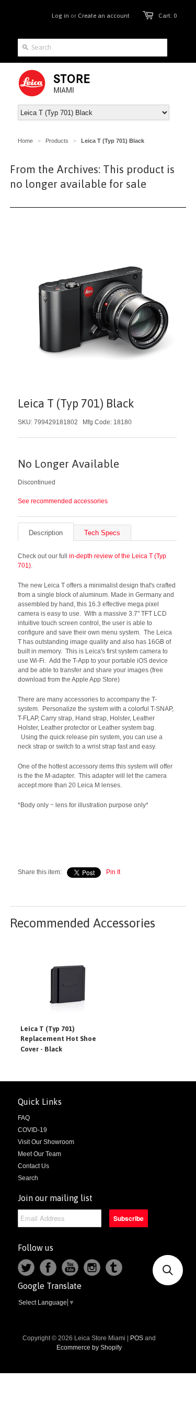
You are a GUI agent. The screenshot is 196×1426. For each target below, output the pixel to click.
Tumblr (114, 1267)
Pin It (113, 872)
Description (46, 533)
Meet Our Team (39, 1154)
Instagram (92, 1267)
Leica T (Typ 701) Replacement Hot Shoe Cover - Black (58, 1039)
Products (56, 141)
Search (28, 1178)
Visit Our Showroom (46, 1142)
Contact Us (33, 1166)
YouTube (70, 1267)
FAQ (24, 1118)
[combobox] (92, 47)
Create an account (104, 15)
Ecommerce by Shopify (89, 1347)
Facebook (48, 1267)
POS (136, 1338)
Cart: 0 (167, 15)
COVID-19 (32, 1130)
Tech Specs (102, 533)
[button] (168, 1270)
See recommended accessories (63, 501)
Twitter (26, 1267)
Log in (60, 15)
